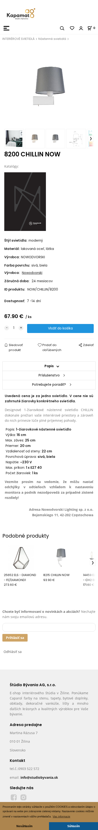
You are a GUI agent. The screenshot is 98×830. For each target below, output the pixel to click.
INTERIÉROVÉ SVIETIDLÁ (18, 39)
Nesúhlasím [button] (24, 826)
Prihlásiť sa (15, 637)
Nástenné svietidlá (52, 39)
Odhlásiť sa (13, 651)
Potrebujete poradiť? (49, 384)
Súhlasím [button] (73, 826)
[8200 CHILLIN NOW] (49, 86)
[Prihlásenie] (81, 28)
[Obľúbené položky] (72, 28)
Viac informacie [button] (61, 816)
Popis (49, 366)
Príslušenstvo (49, 375)
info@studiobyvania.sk (39, 777)
